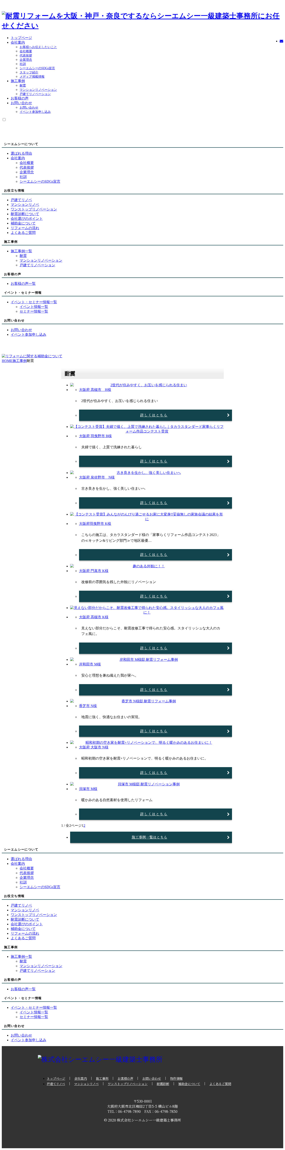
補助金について (189, 1083)
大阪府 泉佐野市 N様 (97, 477)
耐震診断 (163, 1083)
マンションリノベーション (38, 89)
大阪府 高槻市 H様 (95, 390)
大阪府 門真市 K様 (93, 571)
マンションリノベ (86, 1083)
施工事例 (18, 81)
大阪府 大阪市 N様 (93, 747)
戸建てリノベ (56, 1083)
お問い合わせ (21, 103)
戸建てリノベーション (35, 94)
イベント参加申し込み (35, 111)
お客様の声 (19, 98)
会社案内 (18, 42)
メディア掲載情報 (32, 76)
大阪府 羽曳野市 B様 (95, 436)
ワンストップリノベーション (128, 1083)
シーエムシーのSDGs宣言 (37, 68)
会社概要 (26, 51)
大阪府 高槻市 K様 (93, 617)
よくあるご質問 (220, 1083)
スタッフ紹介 (29, 72)
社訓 (23, 64)
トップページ (21, 38)
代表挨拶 (26, 55)
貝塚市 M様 (88, 789)
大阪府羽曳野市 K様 (95, 523)
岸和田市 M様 (90, 664)
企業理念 (26, 59)
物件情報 (176, 1078)
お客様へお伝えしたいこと (38, 47)
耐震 (23, 85)
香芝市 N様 (88, 706)
